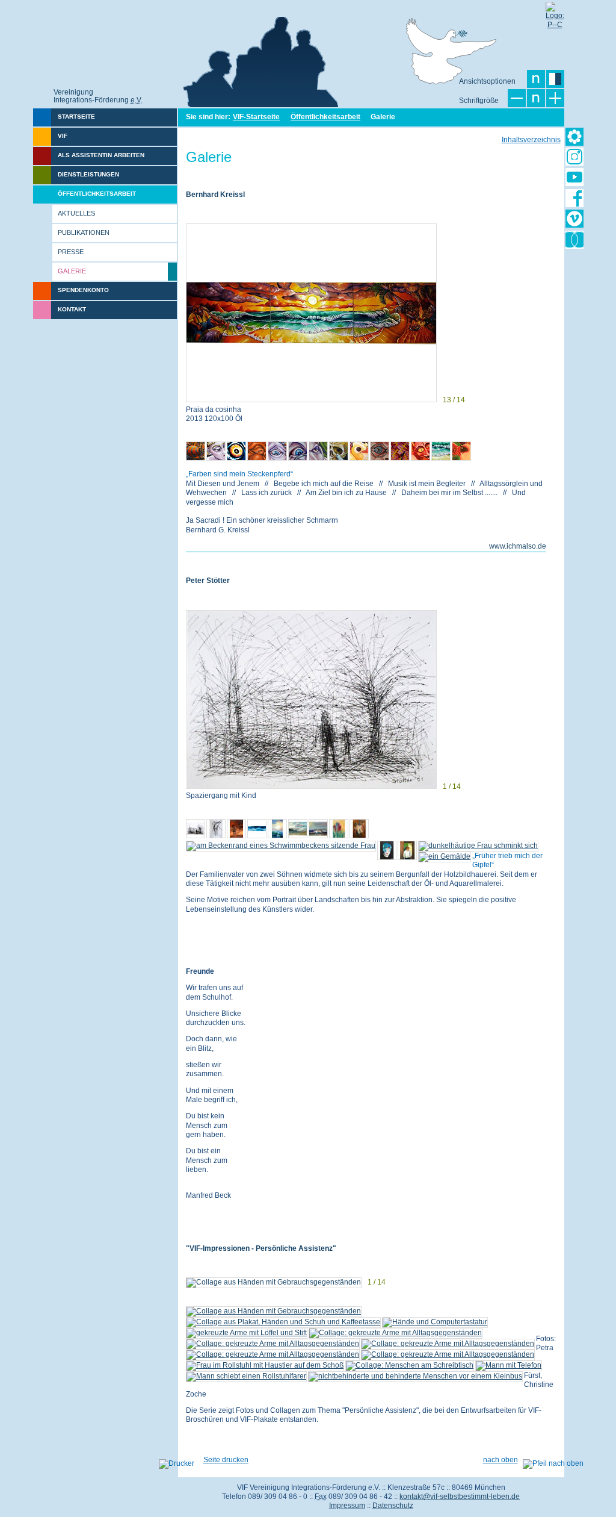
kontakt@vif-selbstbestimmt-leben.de (459, 1496)
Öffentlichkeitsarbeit (325, 117)
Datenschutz (392, 1505)
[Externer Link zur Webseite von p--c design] (555, 11)
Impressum (347, 1505)
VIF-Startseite (256, 117)
